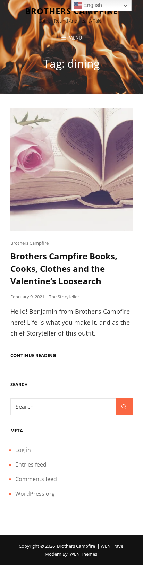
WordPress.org (35, 493)
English (92, 5)
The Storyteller (64, 297)
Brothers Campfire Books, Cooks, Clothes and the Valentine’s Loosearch (63, 268)
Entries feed (31, 464)
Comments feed (36, 479)
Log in (23, 450)
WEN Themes (83, 554)
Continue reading (33, 355)
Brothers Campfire (29, 243)
